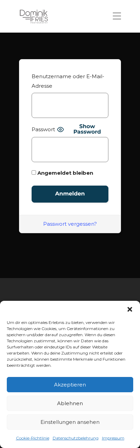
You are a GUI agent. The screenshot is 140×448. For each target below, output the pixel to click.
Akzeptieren (70, 384)
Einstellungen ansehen (70, 422)
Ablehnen (70, 403)
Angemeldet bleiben (64, 173)
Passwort (43, 129)
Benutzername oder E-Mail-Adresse (68, 81)
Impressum (113, 438)
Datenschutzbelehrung (76, 438)
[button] (129, 309)
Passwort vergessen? (70, 224)
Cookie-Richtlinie (32, 438)
